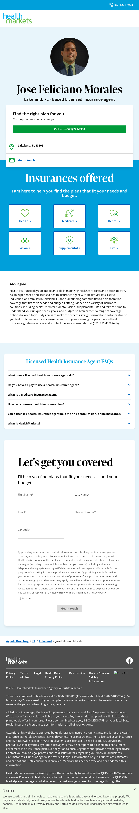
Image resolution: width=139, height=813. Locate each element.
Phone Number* (85, 512)
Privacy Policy (11, 675)
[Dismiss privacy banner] (134, 789)
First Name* (25, 494)
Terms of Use (24, 675)
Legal (37, 673)
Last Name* (82, 494)
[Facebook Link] (129, 660)
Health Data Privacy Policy (54, 675)
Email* (22, 512)
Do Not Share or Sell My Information (99, 677)
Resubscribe (77, 673)
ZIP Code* (24, 530)
